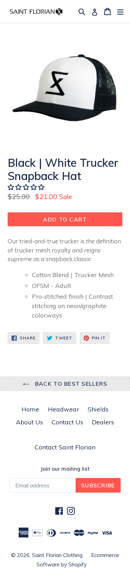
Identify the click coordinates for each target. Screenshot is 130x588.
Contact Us (67, 422)
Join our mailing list (65, 469)
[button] (27, 187)
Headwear (63, 409)
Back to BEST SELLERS (70, 383)
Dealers (103, 422)
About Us (29, 422)
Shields (98, 409)
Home (30, 409)
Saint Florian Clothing (57, 555)
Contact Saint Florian (65, 447)
